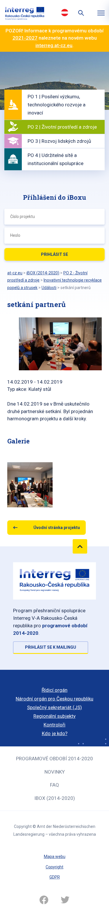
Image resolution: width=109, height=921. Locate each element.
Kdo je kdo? (54, 733)
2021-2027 (24, 38)
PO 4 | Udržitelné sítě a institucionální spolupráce (55, 159)
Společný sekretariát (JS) (54, 707)
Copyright (54, 867)
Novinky (54, 772)
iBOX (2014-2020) (54, 798)
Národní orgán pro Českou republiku (54, 699)
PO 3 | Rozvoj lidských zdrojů (59, 141)
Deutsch (65, 12)
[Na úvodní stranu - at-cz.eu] (24, 12)
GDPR (54, 877)
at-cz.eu (14, 273)
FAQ (54, 785)
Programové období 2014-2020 (54, 758)
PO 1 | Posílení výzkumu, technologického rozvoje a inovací (56, 105)
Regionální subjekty (54, 716)
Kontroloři (54, 725)
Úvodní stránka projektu (56, 527)
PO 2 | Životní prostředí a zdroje (62, 127)
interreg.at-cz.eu (53, 45)
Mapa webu (54, 856)
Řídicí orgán (54, 690)
